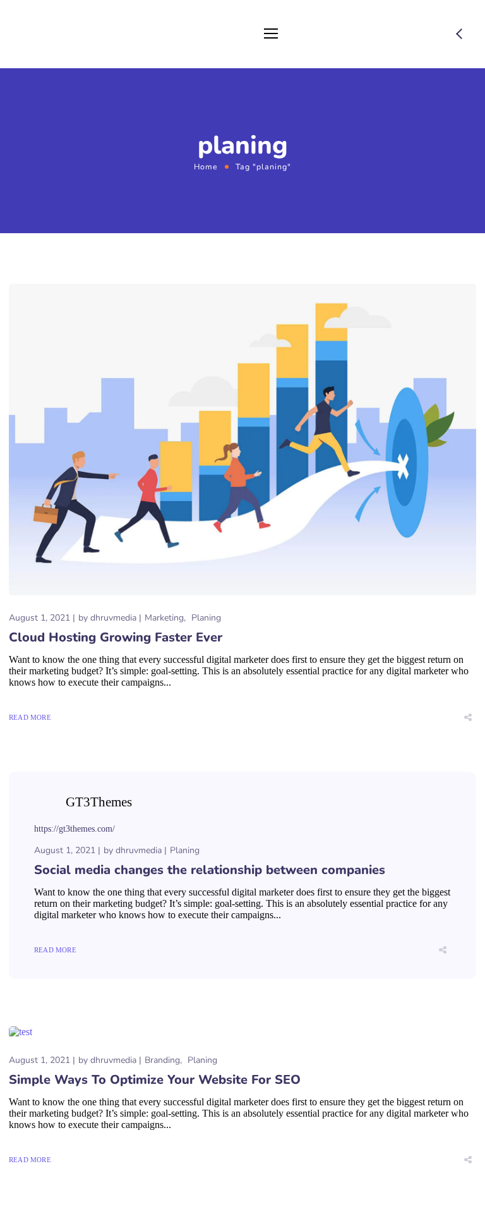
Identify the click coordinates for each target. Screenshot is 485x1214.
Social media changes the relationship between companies (209, 869)
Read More (30, 717)
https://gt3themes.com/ (74, 829)
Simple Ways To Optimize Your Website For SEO (155, 1079)
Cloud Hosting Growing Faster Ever (115, 637)
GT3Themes (99, 802)
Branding (162, 1060)
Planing (206, 618)
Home (206, 166)
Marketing (164, 618)
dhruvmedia (113, 618)
